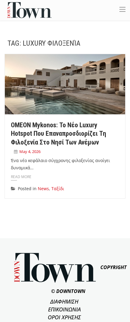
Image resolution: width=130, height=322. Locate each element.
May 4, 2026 (30, 151)
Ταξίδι (57, 188)
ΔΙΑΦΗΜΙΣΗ (64, 301)
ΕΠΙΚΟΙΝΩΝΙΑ (64, 309)
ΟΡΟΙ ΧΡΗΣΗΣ (64, 317)
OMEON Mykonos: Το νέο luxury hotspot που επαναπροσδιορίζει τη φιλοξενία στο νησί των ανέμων (58, 133)
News (43, 188)
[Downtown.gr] (29, 10)
